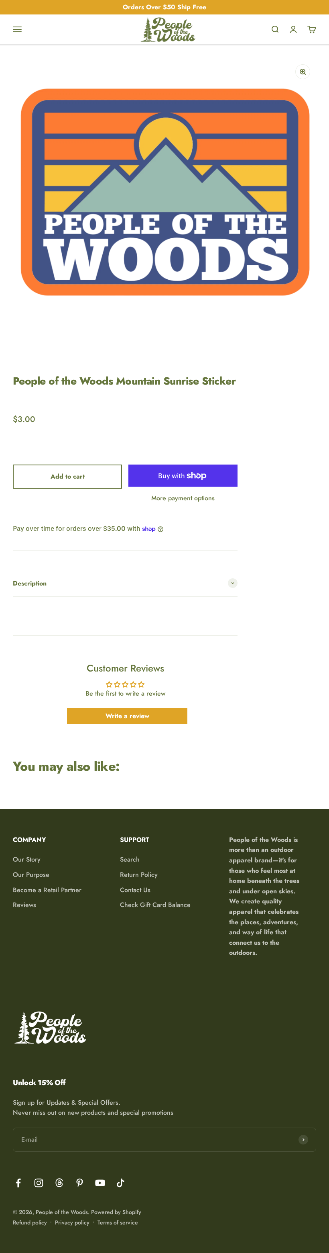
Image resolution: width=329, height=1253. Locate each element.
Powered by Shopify (116, 1212)
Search (130, 859)
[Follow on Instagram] (38, 1182)
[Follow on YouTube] (100, 1182)
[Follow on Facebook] (18, 1182)
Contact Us (135, 890)
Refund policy (30, 1222)
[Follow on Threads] (59, 1182)
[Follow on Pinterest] (79, 1182)
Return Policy (139, 874)
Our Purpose (31, 874)
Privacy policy (72, 1222)
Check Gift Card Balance (155, 904)
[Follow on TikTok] (120, 1182)
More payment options (183, 498)
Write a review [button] (127, 716)
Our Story (27, 859)
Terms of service (117, 1222)
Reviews (24, 904)
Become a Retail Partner (47, 890)
